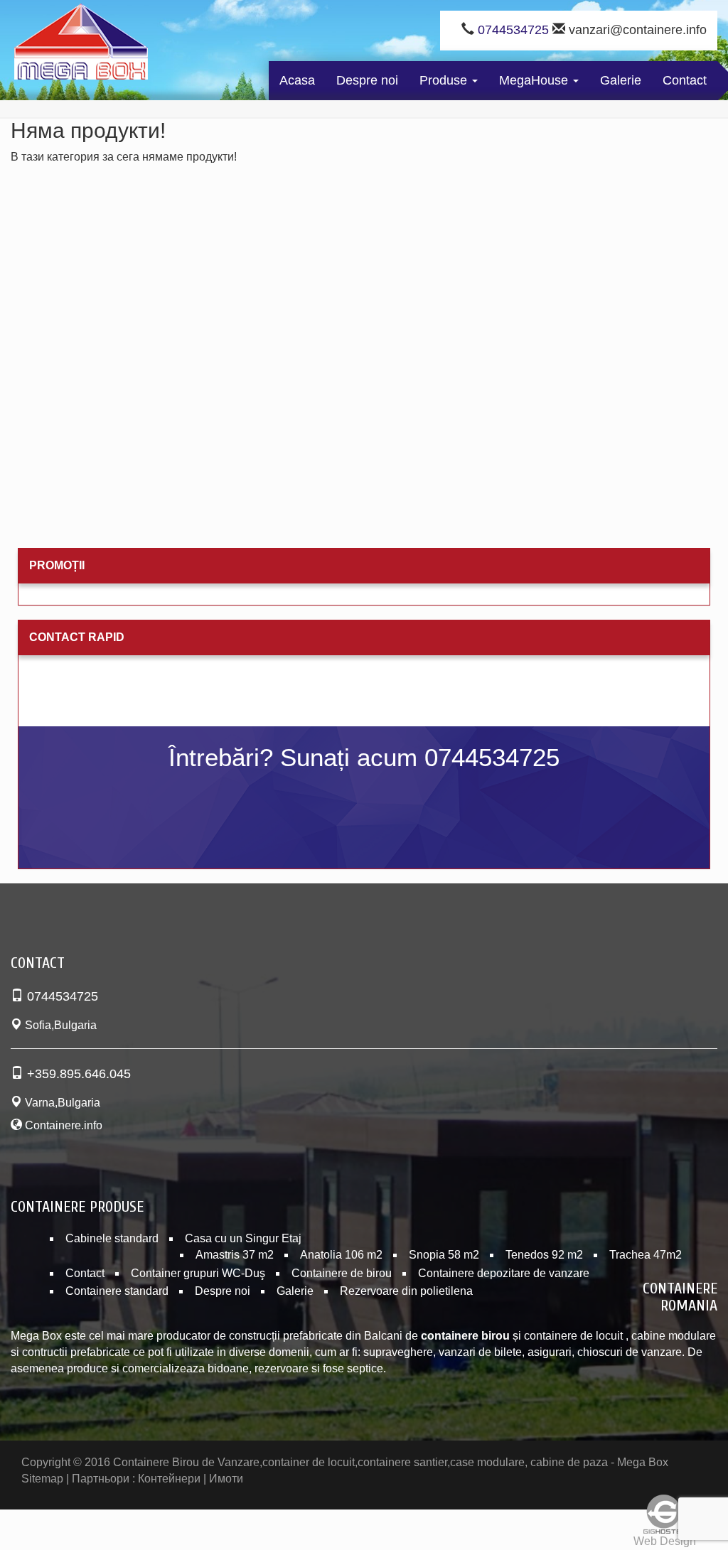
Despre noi (367, 80)
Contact (685, 80)
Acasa (297, 80)
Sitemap (42, 1479)
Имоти (226, 1479)
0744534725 (513, 30)
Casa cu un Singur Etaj (243, 1238)
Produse (445, 80)
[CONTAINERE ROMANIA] (81, 45)
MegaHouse (535, 80)
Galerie (620, 80)
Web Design (664, 1541)
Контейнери (169, 1479)
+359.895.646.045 (79, 1074)
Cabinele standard (112, 1238)
